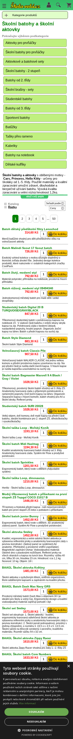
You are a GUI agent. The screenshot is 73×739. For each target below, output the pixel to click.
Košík (69, 5)
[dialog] (36, 700)
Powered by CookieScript (36, 734)
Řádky (12, 207)
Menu (4, 6)
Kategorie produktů (24, 15)
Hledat (58, 6)
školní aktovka (51, 538)
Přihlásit (49, 5)
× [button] (68, 666)
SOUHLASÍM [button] (36, 712)
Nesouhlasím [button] (36, 721)
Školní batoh (9, 344)
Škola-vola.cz (25, 6)
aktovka (14, 577)
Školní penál (33, 623)
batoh (33, 298)
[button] (37, 730)
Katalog (13, 203)
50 (54, 218)
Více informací (27, 703)
